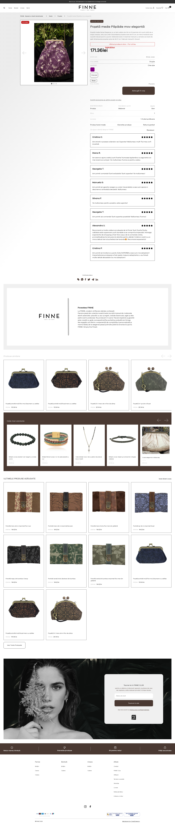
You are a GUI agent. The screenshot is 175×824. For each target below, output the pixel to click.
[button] (51, 83)
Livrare (116, 787)
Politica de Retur (118, 792)
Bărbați (165, 478)
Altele (116, 762)
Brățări (37, 766)
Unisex (22, 8)
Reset (94, 80)
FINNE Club (117, 770)
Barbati (16, 8)
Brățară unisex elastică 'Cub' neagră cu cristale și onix (22, 458)
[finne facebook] (90, 806)
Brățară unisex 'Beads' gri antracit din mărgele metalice (122, 458)
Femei (10, 8)
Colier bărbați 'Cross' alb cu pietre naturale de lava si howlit (89, 458)
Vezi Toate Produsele (14, 645)
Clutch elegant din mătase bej (151, 457)
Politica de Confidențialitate (139, 710)
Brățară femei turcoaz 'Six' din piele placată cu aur (55, 458)
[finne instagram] (85, 806)
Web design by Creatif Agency (131, 821)
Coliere (37, 774)
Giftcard (116, 774)
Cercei (37, 770)
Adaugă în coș (138, 91)
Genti (28, 8)
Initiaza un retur (118, 796)
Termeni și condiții (119, 779)
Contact (116, 766)
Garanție (116, 783)
